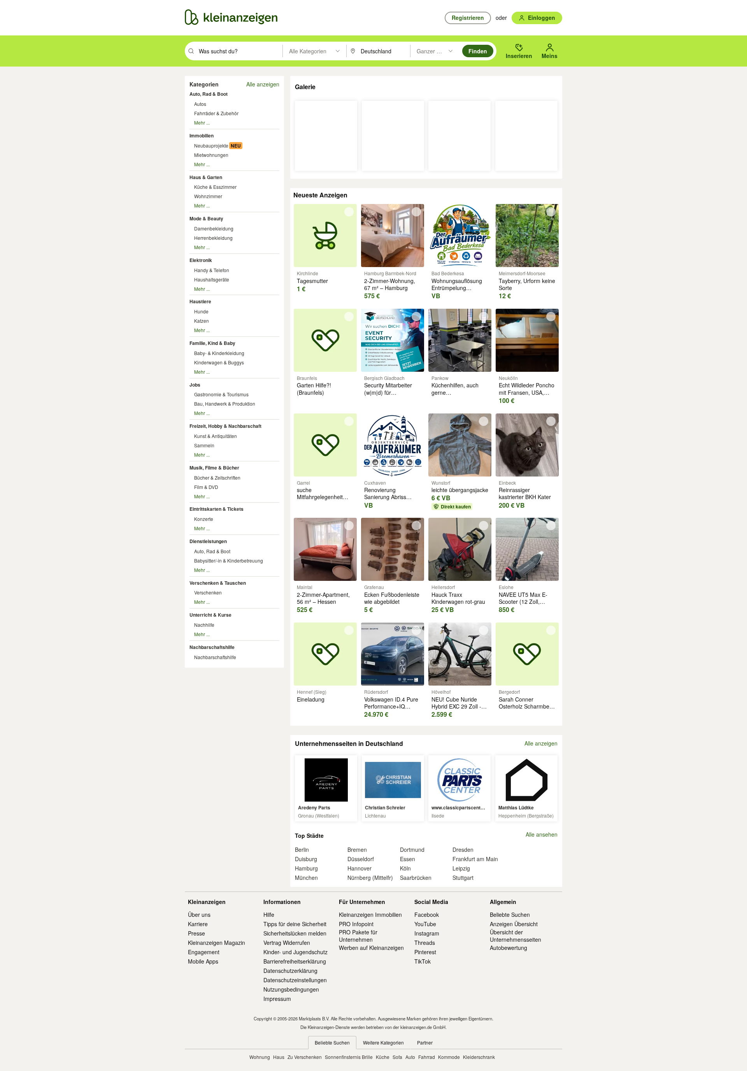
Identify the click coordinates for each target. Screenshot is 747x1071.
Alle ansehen (542, 834)
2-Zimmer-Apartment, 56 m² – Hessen (323, 598)
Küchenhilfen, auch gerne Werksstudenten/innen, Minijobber (459, 395)
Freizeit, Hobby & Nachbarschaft (225, 425)
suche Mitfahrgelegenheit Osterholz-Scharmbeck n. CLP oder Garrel (325, 500)
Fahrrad (426, 1056)
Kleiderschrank (479, 1056)
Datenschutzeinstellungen (295, 980)
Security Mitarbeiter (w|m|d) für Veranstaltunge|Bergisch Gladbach (394, 395)
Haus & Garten (205, 177)
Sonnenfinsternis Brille (349, 1056)
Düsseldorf (360, 859)
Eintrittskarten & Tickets (216, 508)
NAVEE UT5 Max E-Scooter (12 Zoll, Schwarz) (523, 601)
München (306, 877)
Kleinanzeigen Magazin (216, 942)
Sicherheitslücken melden (294, 933)
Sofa (397, 1056)
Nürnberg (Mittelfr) (370, 877)
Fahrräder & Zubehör (216, 113)
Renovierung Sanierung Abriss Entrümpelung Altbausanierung (385, 500)
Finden (477, 51)
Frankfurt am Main (475, 859)
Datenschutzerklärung (290, 970)
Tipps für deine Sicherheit (294, 924)
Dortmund (412, 849)
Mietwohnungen (211, 154)
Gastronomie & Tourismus (221, 394)
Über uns (199, 914)
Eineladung (310, 699)
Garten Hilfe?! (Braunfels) (314, 388)
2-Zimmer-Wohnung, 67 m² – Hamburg (389, 284)
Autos (200, 103)
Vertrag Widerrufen (286, 942)
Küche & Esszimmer (215, 186)
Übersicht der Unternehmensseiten (515, 936)
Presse (196, 933)
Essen (407, 859)
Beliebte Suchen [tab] (332, 1042)
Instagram (426, 933)
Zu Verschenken (305, 1056)
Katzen (201, 320)
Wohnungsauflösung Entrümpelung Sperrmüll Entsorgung (458, 288)
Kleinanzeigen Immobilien (370, 914)
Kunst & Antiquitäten (215, 436)
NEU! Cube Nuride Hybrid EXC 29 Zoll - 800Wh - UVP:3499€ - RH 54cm (458, 710)
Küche (382, 1056)
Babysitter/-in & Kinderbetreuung (228, 560)
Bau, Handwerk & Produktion (224, 403)
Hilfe (268, 914)
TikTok (422, 961)
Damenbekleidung (213, 228)
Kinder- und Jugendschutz (295, 952)
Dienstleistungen (208, 541)
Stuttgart (462, 877)
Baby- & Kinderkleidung (219, 353)
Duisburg (306, 859)
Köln (405, 868)
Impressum (277, 998)
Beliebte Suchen (510, 914)
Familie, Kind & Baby (212, 342)
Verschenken (208, 592)
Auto (410, 1056)
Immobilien (201, 135)
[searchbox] (239, 51)
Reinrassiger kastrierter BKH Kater (525, 493)
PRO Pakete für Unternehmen (358, 936)
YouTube (425, 924)
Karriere (198, 924)
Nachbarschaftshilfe (212, 647)
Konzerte (203, 518)
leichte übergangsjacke (459, 490)
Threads (424, 942)
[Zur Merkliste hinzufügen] (349, 211)
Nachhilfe (204, 624)
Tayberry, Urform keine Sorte (527, 284)
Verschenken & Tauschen (217, 582)
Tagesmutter (312, 281)
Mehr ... (202, 122)
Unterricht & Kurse (210, 614)
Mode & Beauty (206, 218)
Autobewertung (508, 947)
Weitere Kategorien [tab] (383, 1042)
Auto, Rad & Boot (208, 93)
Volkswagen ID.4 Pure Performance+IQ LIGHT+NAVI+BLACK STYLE (391, 710)
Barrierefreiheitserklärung (294, 961)
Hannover (359, 868)
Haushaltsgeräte (211, 279)
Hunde (201, 311)
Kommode (449, 1056)
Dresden (462, 849)
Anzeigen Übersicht (514, 924)
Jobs (194, 384)
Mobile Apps (203, 961)
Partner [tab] (425, 1042)
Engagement (203, 952)
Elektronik (200, 260)
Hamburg (306, 868)
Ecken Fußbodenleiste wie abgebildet (391, 598)
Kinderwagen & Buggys (219, 362)
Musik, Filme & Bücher (214, 467)
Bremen (357, 849)
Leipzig (461, 868)
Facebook (426, 914)
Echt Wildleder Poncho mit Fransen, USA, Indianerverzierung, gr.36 (526, 395)
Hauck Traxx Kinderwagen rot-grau (458, 598)
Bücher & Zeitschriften (217, 477)
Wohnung (259, 1056)
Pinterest (425, 952)
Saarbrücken (415, 877)
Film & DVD (206, 487)
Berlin (302, 849)
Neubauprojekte (211, 145)
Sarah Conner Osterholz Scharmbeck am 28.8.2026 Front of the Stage (527, 710)
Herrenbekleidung (213, 237)
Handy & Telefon (211, 270)
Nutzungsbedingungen (291, 989)
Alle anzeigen (262, 84)
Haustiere (200, 301)
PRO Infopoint (356, 924)
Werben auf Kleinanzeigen (371, 947)
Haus (278, 1056)
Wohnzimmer (208, 196)
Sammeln (204, 445)
